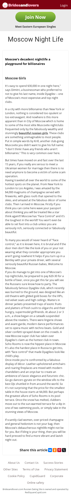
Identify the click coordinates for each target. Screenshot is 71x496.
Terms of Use (31, 469)
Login (64, 5)
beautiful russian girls (33, 133)
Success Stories (53, 463)
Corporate (56, 476)
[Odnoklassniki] (55, 450)
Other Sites (10, 469)
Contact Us (31, 463)
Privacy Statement (56, 469)
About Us (14, 463)
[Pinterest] (59, 450)
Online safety (35, 483)
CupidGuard (37, 476)
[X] (64, 450)
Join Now (35, 17)
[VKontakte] (50, 450)
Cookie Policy (16, 476)
